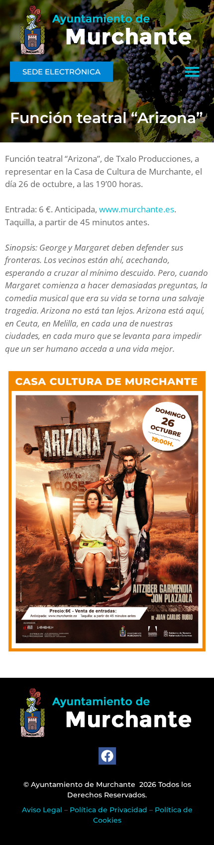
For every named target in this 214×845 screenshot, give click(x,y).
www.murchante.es (136, 209)
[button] (192, 71)
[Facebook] (107, 756)
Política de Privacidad (108, 809)
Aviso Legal (42, 809)
